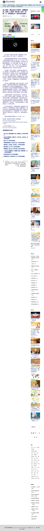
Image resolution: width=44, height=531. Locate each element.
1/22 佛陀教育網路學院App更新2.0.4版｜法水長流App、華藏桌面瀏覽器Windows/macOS (35, 332)
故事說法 (33, 299)
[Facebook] (4, 37)
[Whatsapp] (12, 37)
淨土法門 (32, 469)
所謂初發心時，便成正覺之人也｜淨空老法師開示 (14, 156)
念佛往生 (35, 460)
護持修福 (33, 396)
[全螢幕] (39, 18)
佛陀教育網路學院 (35, 498)
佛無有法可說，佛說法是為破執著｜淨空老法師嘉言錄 (35, 370)
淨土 (35, 467)
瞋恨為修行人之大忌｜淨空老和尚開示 (12, 146)
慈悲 (38, 460)
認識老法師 (33, 261)
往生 (34, 458)
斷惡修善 (35, 463)
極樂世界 (35, 465)
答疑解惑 (33, 282)
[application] (35, 16)
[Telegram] (14, 37)
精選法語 (33, 287)
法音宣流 (4, 5)
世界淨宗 (33, 379)
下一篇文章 (20, 163)
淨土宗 (38, 467)
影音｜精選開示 (34, 273)
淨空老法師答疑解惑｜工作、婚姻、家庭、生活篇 (35, 356)
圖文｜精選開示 (34, 269)
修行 (34, 447)
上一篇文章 (10, 162)
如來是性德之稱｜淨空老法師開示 (11, 154)
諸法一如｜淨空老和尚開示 (9, 140)
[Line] (6, 37)
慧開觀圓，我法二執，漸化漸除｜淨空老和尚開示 (14, 148)
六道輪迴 (38, 447)
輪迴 (37, 476)
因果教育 (32, 456)
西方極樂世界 (33, 476)
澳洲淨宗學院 (34, 516)
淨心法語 (33, 276)
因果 (32, 454)
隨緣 (38, 478)
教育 (32, 463)
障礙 (36, 478)
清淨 (36, 469)
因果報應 (35, 454)
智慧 (38, 463)
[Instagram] (8, 37)
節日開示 (33, 280)
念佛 (32, 460)
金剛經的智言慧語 (11, 5)
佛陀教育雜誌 (34, 304)
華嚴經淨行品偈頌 (35, 266)
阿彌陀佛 (32, 478)
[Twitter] (10, 37)
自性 (32, 474)
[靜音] (38, 18)
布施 (38, 456)
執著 (36, 456)
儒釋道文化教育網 (35, 500)
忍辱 (37, 458)
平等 (32, 458)
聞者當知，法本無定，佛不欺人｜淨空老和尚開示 (14, 144)
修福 (32, 447)
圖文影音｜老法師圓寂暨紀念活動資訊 (35, 258)
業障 (32, 465)
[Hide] (43, 13)
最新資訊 (33, 297)
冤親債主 (32, 449)
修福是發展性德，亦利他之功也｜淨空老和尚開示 (14, 142)
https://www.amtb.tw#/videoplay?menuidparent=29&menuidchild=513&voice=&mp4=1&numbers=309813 (15, 122)
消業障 (32, 467)
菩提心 (35, 474)
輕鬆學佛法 (33, 301)
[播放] (32, 18)
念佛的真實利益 (34, 289)
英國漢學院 (33, 518)
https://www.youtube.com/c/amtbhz (10, 127)
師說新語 (33, 278)
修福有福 (33, 285)
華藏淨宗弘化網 (34, 506)
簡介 (33, 263)
